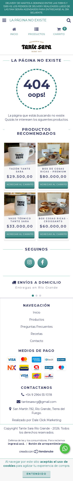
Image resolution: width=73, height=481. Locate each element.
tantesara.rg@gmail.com (38, 402)
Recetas (36, 334)
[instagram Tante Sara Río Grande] (30, 263)
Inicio (36, 312)
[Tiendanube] (36, 452)
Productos (36, 319)
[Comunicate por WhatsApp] (65, 448)
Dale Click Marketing (46, 420)
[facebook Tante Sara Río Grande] (43, 263)
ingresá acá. (16, 443)
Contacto (36, 341)
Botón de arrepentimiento (47, 443)
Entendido (36, 473)
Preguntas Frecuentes (36, 327)
